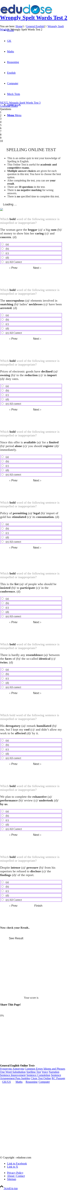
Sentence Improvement (13, 1075)
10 (1, 140)
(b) (7, 248)
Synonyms (6, 1068)
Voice (45, 1071)
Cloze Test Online (41, 1078)
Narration (54, 1071)
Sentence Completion (38, 1075)
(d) (7, 257)
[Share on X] (13, 1011)
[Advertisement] (34, 66)
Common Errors (34, 1068)
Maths (19, 1081)
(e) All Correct (14, 261)
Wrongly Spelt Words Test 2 (33, 17)
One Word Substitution (13, 1071)
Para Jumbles (22, 1078)
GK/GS (6, 1081)
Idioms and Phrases (54, 1068)
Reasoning (32, 1081)
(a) (7, 244)
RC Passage (58, 1078)
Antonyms (18, 1068)
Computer (44, 1081)
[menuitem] (38, 1172)
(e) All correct (13, 403)
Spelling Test (33, 1071)
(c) (7, 253)
